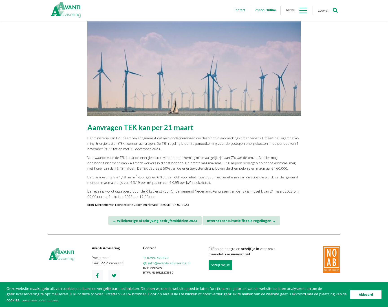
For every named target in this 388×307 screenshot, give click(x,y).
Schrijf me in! (220, 265)
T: (156, 257)
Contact (239, 10)
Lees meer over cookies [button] (40, 300)
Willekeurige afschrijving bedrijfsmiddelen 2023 (155, 220)
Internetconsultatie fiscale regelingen (241, 220)
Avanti (265, 10)
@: (166, 263)
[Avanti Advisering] (66, 10)
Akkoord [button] (366, 294)
